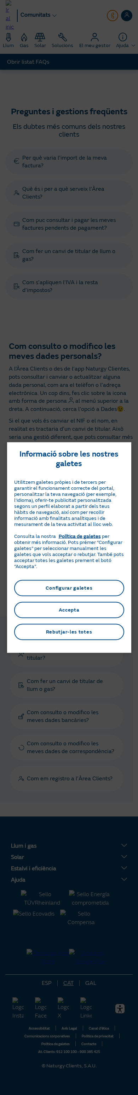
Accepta (69, 610)
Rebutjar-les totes (69, 632)
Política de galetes (80, 536)
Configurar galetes (69, 588)
